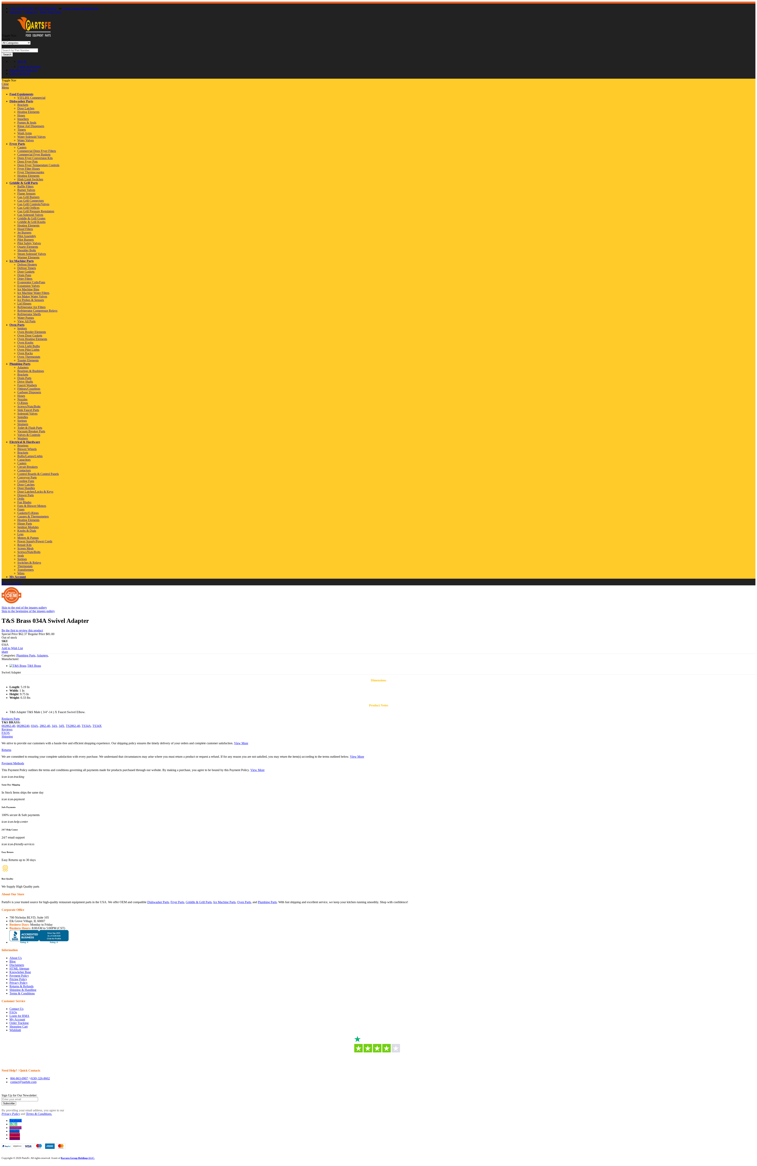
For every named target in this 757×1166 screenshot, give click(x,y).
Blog (12, 961)
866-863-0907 (19, 1078)
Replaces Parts (11, 718)
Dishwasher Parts (21, 101)
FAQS (6, 733)
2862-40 (45, 726)
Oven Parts (16, 324)
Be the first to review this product (22, 630)
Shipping (7, 736)
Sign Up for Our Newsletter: (19, 1095)
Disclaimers (16, 965)
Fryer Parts (17, 144)
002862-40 (8, 726)
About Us (15, 12)
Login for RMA (19, 1016)
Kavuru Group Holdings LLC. (78, 1158)
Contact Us (31, 12)
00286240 (23, 726)
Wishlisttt (15, 1030)
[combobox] (20, 50)
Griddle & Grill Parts (23, 183)
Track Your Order (51, 12)
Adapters (42, 655)
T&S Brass (34, 665)
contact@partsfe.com (23, 1082)
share (5, 651)
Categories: (9, 655)
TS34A (86, 726)
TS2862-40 (73, 726)
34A (54, 726)
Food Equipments (21, 94)
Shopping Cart (18, 1026)
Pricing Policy (18, 979)
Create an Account (28, 66)
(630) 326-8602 (47, 8)
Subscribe (9, 1103)
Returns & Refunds (21, 986)
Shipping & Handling (22, 990)
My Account (17, 576)
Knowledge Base (20, 972)
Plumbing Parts (19, 364)
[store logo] (34, 35)
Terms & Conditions (22, 993)
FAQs (13, 1012)
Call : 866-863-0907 (22, 8)
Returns (6, 750)
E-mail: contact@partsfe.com (80, 8)
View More (241, 743)
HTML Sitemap (19, 968)
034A (34, 726)
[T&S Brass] (17, 665)
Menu (5, 87)
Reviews (7, 729)
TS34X (97, 726)
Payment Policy (19, 975)
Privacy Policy (18, 982)
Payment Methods (13, 763)
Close (5, 84)
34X (61, 726)
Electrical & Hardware (24, 442)
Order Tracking (19, 1023)
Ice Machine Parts (21, 261)
